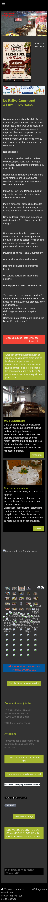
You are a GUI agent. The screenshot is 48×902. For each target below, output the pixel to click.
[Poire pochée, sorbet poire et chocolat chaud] (7, 624)
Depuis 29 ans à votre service (24, 683)
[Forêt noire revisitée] (28, 598)
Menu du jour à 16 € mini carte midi (24, 759)
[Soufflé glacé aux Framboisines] (21, 624)
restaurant (37, 455)
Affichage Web (39, 889)
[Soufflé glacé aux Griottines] (14, 588)
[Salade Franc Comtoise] (35, 619)
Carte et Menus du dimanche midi (24, 774)
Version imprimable (14, 889)
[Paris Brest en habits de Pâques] (28, 624)
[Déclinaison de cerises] (7, 593)
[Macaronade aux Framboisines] (24, 567)
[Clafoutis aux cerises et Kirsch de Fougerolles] (14, 593)
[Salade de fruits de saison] (21, 619)
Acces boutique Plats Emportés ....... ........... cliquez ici (24, 339)
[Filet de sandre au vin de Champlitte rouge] (35, 593)
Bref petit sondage (24, 816)
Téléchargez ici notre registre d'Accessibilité (20, 871)
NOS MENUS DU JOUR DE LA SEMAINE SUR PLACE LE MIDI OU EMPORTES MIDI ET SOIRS (23, 833)
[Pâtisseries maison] (7, 588)
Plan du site (7, 892)
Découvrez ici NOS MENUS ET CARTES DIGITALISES (24, 668)
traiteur (38, 528)
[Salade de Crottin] (21, 593)
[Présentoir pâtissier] (21, 603)
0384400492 (23, 723)
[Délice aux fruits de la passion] (14, 619)
